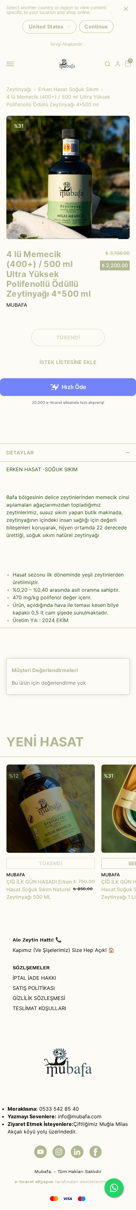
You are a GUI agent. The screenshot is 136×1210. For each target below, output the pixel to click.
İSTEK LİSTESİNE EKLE (68, 362)
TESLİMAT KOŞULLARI (39, 1008)
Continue (96, 26)
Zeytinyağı (18, 89)
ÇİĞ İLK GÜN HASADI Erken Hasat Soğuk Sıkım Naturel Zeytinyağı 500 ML (39, 889)
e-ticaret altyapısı (34, 1181)
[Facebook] (95, 1151)
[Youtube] (40, 1151)
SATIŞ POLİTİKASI (34, 988)
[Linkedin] (77, 1151)
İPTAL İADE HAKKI (34, 978)
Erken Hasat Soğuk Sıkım (68, 89)
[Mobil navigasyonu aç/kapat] (11, 64)
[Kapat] (126, 9)
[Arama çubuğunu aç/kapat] (107, 64)
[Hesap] (118, 64)
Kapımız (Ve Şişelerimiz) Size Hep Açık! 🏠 (63, 950)
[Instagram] (59, 1151)
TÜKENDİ (50, 809)
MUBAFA (16, 305)
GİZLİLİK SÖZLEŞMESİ (39, 998)
